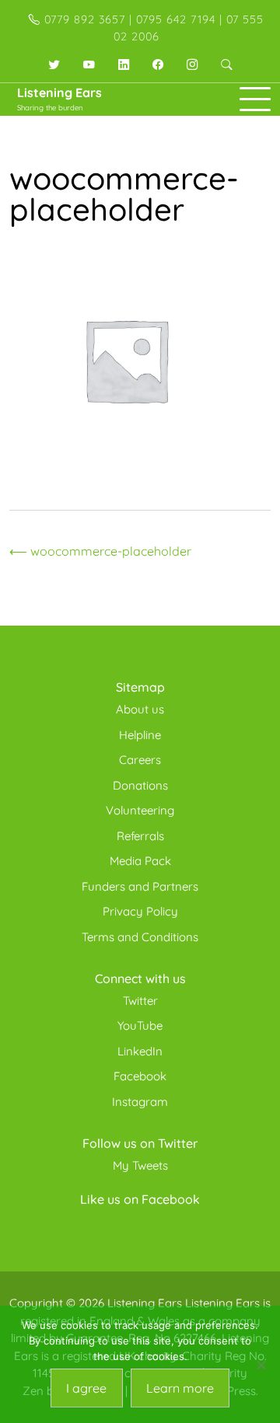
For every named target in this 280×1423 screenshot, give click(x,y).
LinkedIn (140, 1051)
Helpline (140, 734)
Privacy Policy (140, 911)
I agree (86, 1388)
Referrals (140, 835)
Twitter (140, 1000)
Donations (140, 785)
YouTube (140, 1025)
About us (140, 709)
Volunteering (140, 810)
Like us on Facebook (140, 1199)
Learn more (180, 1388)
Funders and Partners (140, 886)
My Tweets (140, 1165)
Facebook (140, 1076)
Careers (140, 759)
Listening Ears (59, 92)
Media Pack (140, 860)
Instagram (140, 1101)
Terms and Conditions (140, 936)
